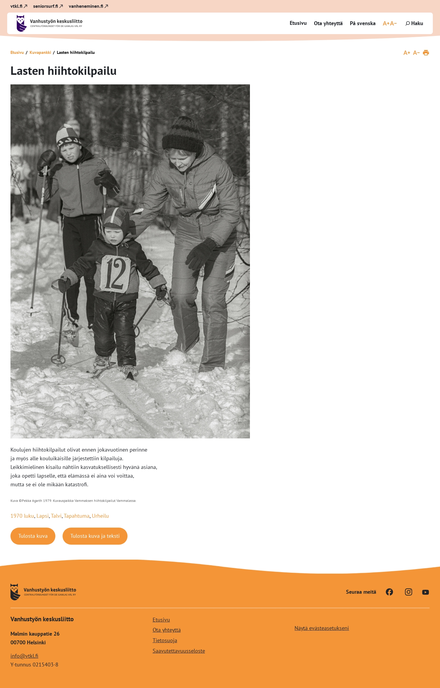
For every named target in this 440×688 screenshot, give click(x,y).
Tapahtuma (76, 515)
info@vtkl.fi (24, 655)
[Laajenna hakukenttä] (413, 23)
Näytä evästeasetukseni (322, 628)
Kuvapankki (40, 52)
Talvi (56, 515)
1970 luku (22, 515)
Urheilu (100, 515)
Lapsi (43, 515)
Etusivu (298, 22)
